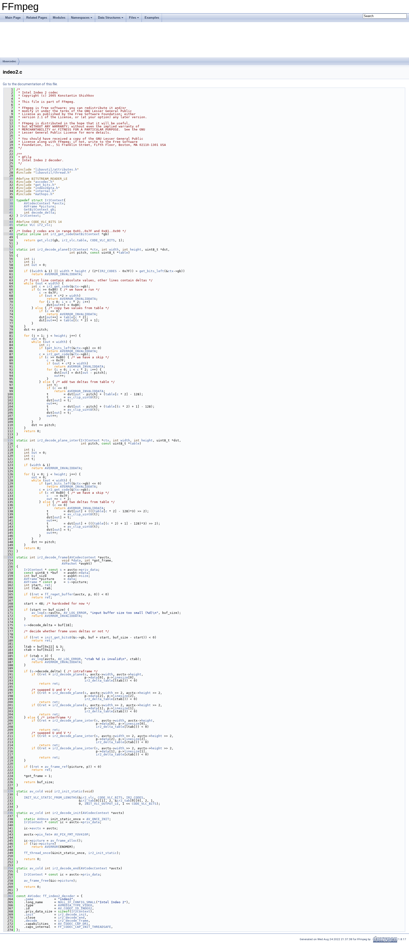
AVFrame (30, 206)
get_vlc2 (44, 240)
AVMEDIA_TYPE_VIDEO (75, 905)
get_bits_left (151, 271)
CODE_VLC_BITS (102, 240)
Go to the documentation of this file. (30, 84)
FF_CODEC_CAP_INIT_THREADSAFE (84, 927)
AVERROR (51, 847)
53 (8, 249)
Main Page (13, 17)
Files (132, 17)
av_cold (36, 791)
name (29, 899)
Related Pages (36, 17)
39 (8, 206)
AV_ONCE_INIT (97, 819)
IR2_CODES (108, 271)
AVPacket (69, 563)
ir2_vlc (43, 225)
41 (8, 212)
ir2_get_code (61, 234)
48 (8, 234)
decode (31, 920)
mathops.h (43, 194)
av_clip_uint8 (79, 397)
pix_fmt (43, 834)
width (114, 249)
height (135, 249)
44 (8, 222)
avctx (59, 203)
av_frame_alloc (63, 840)
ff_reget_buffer (59, 594)
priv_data (89, 569)
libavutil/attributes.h (56, 169)
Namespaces (80, 17)
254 (8, 868)
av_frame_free (36, 880)
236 (8, 813)
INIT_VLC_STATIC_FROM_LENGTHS (50, 797)
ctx (95, 249)
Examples (152, 17)
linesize (120, 677)
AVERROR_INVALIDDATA (63, 274)
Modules (59, 17)
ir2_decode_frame (52, 557)
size (84, 576)
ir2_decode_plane (52, 249)
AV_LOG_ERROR (75, 613)
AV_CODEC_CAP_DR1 (73, 923)
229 (8, 791)
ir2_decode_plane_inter (58, 440)
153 (8, 557)
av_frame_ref (56, 766)
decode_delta (42, 212)
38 (8, 203)
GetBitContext (36, 209)
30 (8, 178)
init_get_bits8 (58, 637)
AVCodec (34, 896)
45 (8, 225)
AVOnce (43, 819)
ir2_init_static (68, 791)
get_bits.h (44, 185)
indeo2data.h (46, 188)
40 (8, 209)
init (29, 914)
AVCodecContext (37, 203)
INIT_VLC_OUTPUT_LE (101, 803)
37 (8, 200)
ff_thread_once (37, 853)
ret (47, 585)
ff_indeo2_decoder (59, 896)
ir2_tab (87, 800)
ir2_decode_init (66, 813)
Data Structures (109, 17)
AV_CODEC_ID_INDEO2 (75, 908)
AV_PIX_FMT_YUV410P (71, 834)
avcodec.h (43, 182)
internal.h (44, 191)
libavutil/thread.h (52, 172)
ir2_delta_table (98, 680)
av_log (37, 613)
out (34, 265)
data (77, 560)
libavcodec (9, 61)
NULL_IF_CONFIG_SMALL (77, 902)
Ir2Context (54, 200)
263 (8, 896)
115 (8, 440)
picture (47, 206)
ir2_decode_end (65, 868)
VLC (32, 225)
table (81, 240)
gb (52, 209)
